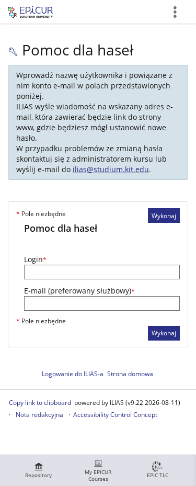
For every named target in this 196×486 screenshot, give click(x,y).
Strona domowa (130, 373)
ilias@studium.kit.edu (111, 169)
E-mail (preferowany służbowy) (79, 291)
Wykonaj (164, 215)
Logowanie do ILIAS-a (72, 373)
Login (35, 259)
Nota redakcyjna (39, 414)
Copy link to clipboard (40, 402)
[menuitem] (39, 470)
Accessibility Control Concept (115, 414)
